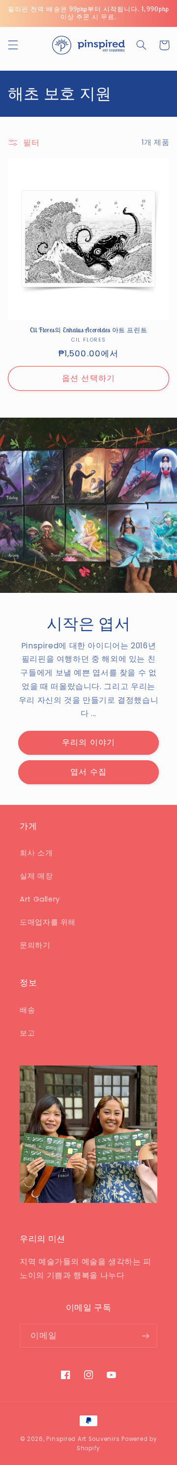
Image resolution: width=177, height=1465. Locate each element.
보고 (27, 1033)
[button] (12, 45)
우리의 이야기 (88, 742)
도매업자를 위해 (48, 922)
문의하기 (35, 945)
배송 (27, 1010)
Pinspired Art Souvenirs (82, 1439)
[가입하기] (145, 1336)
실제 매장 (36, 876)
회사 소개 (36, 853)
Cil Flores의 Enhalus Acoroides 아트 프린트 (89, 330)
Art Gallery (40, 899)
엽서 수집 (88, 771)
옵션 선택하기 (88, 378)
